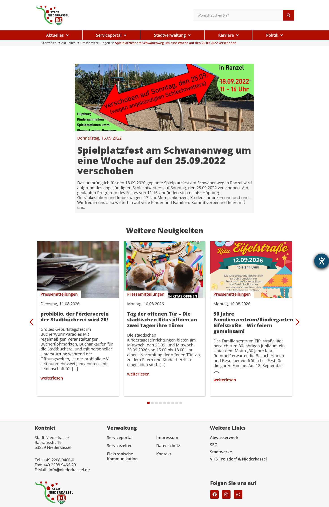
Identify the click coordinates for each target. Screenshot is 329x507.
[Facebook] (214, 494)
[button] (297, 322)
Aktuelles (68, 43)
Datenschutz (168, 445)
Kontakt (163, 453)
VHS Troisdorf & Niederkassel (238, 459)
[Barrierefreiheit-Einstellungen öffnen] (321, 261)
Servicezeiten (119, 445)
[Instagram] (226, 494)
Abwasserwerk (224, 437)
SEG (213, 444)
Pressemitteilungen (95, 43)
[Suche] (288, 15)
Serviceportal (119, 437)
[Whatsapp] (238, 494)
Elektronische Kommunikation (122, 456)
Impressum (167, 437)
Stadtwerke (221, 451)
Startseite (48, 43)
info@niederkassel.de (69, 469)
